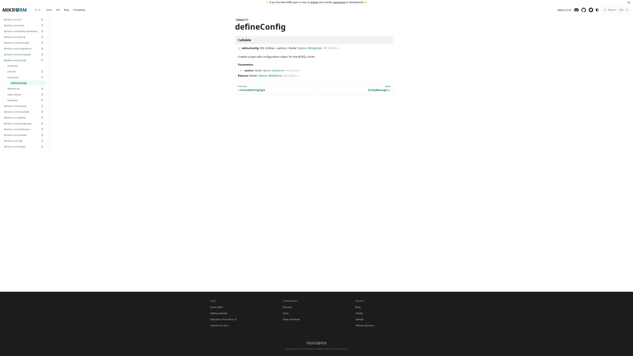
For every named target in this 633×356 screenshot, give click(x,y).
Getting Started (218, 313)
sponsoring (339, 2)
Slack (286, 313)
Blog (66, 9)
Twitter (591, 10)
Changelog (79, 9)
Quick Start (216, 307)
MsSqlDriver (315, 48)
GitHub (314, 2)
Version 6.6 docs (219, 325)
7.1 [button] (36, 9)
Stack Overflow (291, 319)
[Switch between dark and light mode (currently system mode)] (597, 10)
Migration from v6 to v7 (223, 319)
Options (302, 48)
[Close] (629, 2)
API (58, 9)
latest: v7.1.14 (564, 9)
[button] (24, 19)
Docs (49, 9)
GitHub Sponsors (365, 325)
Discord (576, 10)
